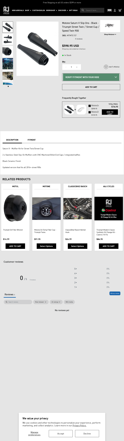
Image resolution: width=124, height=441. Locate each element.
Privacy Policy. (79, 425)
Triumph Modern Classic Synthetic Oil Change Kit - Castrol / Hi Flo (106, 232)
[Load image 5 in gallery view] (7, 75)
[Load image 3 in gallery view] (7, 51)
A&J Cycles (108, 186)
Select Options (46, 246)
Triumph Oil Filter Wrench (13, 230)
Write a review (114, 293)
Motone (46, 186)
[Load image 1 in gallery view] (7, 27)
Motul (15, 186)
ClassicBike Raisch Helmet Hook (75, 231)
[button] (51, 10)
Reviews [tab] (10, 294)
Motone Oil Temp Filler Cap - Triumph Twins (45, 231)
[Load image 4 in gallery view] (7, 63)
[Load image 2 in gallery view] (7, 39)
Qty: (64, 62)
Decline (87, 433)
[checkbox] (69, 302)
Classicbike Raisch (77, 186)
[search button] (82, 10)
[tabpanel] (62, 318)
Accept (60, 433)
